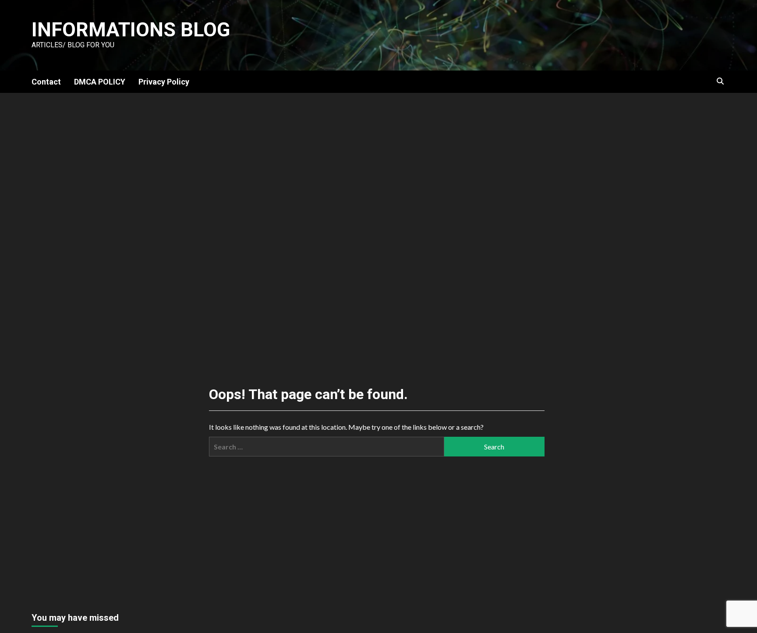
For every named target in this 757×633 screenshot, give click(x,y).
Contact (46, 81)
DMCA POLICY (99, 81)
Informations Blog (131, 29)
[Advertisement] (378, 158)
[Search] (720, 81)
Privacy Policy (163, 81)
